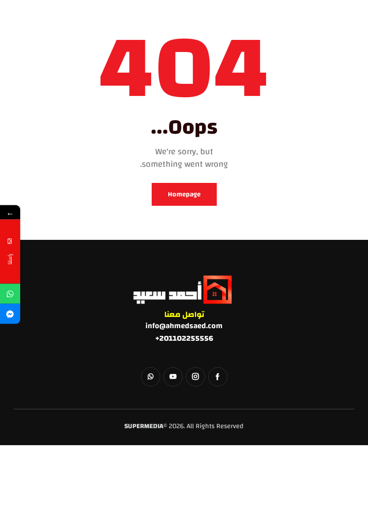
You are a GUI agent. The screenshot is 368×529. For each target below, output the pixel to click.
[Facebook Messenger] (10, 314)
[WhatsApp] (10, 294)
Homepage (184, 194)
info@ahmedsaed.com (184, 326)
